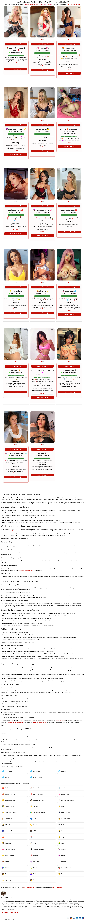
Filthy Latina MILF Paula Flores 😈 (42, 371)
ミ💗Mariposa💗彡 (42, 48)
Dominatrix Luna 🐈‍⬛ (69, 370)
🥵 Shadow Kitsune (69, 48)
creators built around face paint (25, 570)
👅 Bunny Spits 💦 (69, 291)
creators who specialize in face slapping (16, 531)
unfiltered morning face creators (15, 722)
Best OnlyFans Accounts (57, 887)
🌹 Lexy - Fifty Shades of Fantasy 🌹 (16, 49)
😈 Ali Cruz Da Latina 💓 (42, 210)
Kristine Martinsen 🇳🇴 (69, 210)
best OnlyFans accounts (28, 887)
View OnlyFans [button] (15, 44)
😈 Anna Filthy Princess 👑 (16, 129)
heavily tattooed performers (39, 722)
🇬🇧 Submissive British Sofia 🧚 (16, 453)
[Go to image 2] (15, 39)
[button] (15, 65)
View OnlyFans (15, 69)
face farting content (60, 720)
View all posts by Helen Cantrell (9, 912)
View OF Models (77, 4)
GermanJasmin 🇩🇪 (42, 129)
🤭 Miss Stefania (16, 291)
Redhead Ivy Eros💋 (15, 210)
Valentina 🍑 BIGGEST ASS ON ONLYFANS (69, 130)
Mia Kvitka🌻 (16, 370)
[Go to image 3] (16, 39)
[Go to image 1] (14, 39)
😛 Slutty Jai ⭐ (42, 291)
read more (16, 62)
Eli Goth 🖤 (42, 453)
